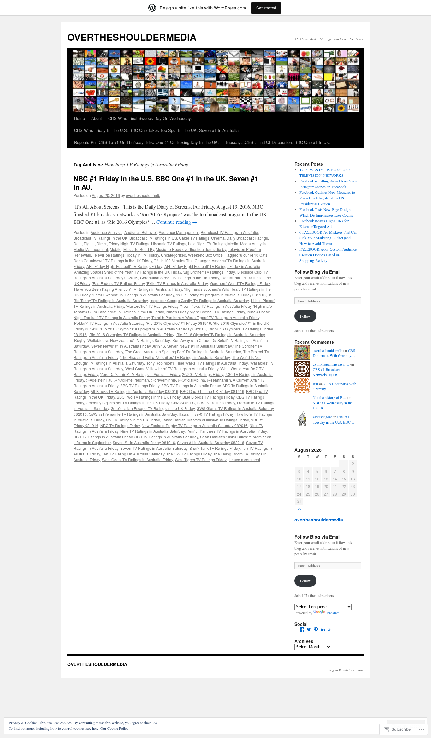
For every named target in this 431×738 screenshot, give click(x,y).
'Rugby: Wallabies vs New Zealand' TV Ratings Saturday (122, 340)
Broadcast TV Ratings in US (153, 238)
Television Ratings (108, 255)
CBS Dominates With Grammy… (334, 353)
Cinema (218, 238)
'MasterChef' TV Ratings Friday (152, 306)
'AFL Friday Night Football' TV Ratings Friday (124, 266)
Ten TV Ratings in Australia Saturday (133, 453)
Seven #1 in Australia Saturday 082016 (210, 442)
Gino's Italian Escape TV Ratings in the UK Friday (153, 408)
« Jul (298, 508)
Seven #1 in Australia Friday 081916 (144, 442)
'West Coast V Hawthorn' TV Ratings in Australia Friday (171, 368)
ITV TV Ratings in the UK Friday (133, 419)
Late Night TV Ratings (207, 243)
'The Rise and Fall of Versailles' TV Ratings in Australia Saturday (175, 357)
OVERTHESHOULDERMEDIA (132, 37)
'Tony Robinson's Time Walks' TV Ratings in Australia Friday (197, 363)
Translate (332, 612)
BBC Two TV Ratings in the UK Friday (148, 397)
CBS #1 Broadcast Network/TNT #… (327, 372)
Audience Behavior (140, 232)
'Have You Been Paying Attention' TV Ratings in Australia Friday (128, 289)
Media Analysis (253, 243)
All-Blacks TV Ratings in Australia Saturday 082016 (134, 391)
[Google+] (329, 629)
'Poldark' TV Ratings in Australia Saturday (109, 323)
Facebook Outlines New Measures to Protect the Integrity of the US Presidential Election (327, 198)
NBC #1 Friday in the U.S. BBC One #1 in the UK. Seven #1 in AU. (166, 183)
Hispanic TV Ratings (168, 243)
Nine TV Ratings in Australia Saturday (152, 431)
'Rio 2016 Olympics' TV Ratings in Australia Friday (131, 334)
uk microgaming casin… (331, 363)
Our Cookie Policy (114, 728)
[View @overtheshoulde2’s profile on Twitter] (308, 629)
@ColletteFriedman (132, 380)
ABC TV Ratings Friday (139, 385)
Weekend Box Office (205, 255)
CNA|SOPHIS (183, 402)
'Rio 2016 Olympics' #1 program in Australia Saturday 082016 (153, 328)
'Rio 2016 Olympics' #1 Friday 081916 (178, 323)
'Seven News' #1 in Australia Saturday (199, 345)
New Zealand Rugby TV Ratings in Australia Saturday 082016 (195, 425)
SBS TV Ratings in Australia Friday (103, 436)
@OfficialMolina (191, 380)
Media (232, 243)
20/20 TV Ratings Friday (202, 374)
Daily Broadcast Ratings (247, 238)
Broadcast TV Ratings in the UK (100, 238)
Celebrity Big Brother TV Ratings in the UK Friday (127, 402)
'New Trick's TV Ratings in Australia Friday (215, 306)
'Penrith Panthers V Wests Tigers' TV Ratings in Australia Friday (205, 317)
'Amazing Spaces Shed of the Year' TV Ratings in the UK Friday (127, 272)
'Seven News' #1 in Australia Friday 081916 (128, 345)
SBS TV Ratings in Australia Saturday (166, 436)
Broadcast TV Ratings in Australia (229, 232)
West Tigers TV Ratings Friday (201, 459)
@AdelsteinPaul (100, 380)
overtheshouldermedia (318, 519)
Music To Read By (138, 249)
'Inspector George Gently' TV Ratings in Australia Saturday (199, 300)
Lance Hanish (174, 419)
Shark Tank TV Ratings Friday (214, 448)
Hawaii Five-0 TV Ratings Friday (206, 414)
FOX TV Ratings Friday (216, 402)
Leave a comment (244, 459)
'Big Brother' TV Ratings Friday (209, 272)
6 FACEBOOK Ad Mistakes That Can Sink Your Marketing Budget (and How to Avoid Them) (328, 237)
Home (79, 118)
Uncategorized (173, 255)
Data (78, 243)
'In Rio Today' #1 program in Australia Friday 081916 (221, 294)
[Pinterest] (315, 629)
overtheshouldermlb (143, 195)
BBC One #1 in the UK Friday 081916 (212, 391)
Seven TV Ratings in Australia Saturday (153, 448)
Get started (266, 7)
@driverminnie (163, 380)
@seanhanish (219, 380)
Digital (89, 243)
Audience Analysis (106, 232)
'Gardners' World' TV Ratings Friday (240, 283)
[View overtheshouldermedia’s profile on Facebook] (301, 629)
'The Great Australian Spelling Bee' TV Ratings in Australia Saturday (183, 351)
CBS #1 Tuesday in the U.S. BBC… (333, 419)
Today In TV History (142, 255)
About (96, 118)
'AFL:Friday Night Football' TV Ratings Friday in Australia (212, 266)
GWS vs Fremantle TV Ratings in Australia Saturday (133, 414)
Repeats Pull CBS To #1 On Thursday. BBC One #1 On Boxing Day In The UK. (146, 142)
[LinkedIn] (322, 629)
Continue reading (176, 221)
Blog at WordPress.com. (345, 669)
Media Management (91, 249)
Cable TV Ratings (194, 238)
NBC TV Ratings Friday (120, 425)
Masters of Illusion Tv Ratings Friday (218, 419)
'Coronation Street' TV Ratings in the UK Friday (179, 277)
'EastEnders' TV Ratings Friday (118, 283)
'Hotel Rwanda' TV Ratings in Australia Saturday (133, 294)
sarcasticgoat (322, 416)
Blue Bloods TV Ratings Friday (208, 397)
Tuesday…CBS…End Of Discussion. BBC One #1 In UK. (277, 142)
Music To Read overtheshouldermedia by (191, 249)
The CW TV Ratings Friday (188, 453)
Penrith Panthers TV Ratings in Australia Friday (226, 431)
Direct (102, 243)
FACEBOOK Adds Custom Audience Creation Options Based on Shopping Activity (328, 255)
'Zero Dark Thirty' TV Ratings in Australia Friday (140, 374)
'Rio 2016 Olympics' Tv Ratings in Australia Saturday (220, 334)
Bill (315, 383)
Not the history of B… (329, 397)
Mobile (115, 249)
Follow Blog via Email (317, 272)
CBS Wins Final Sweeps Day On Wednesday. (150, 118)
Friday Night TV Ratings (129, 243)
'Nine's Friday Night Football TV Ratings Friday (205, 311)
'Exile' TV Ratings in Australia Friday (177, 283)
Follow (305, 315)
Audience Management (179, 232)
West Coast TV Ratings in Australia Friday (137, 459)
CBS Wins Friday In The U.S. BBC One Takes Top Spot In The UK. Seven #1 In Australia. (157, 130)
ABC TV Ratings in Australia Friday (191, 385)
